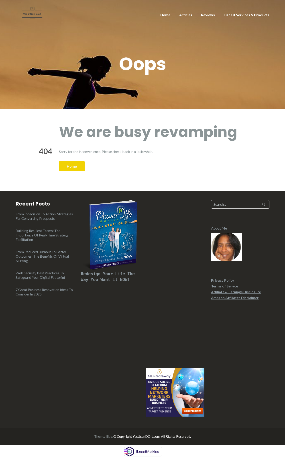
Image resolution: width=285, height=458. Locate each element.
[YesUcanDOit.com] (32, 12)
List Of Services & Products (246, 15)
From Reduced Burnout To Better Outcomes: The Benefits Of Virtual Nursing (42, 256)
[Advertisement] (175, 278)
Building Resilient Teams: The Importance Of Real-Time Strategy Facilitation (42, 235)
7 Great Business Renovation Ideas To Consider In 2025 (44, 291)
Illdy (109, 436)
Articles (185, 15)
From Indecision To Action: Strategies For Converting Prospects (44, 216)
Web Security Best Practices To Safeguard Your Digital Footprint (40, 275)
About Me (219, 228)
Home (165, 15)
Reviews (208, 15)
